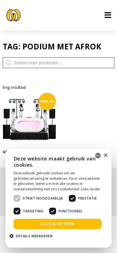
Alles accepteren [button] (57, 224)
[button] (33, 236)
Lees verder (90, 189)
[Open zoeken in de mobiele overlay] (58, 62)
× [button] (105, 155)
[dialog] (58, 198)
